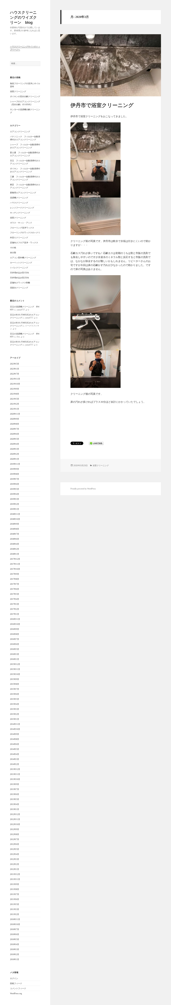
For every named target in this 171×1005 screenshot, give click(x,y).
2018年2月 (14, 549)
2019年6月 (14, 484)
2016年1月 (14, 659)
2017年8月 (14, 579)
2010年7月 (14, 929)
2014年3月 (14, 759)
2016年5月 (14, 649)
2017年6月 (14, 589)
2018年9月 (14, 524)
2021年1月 (14, 409)
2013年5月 (14, 799)
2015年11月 (15, 669)
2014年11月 (15, 724)
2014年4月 (14, 754)
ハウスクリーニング (19, 203)
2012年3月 (14, 859)
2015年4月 (14, 704)
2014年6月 (14, 744)
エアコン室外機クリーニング (23, 257)
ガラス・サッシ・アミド (21, 223)
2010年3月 (14, 949)
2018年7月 (14, 534)
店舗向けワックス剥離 (20, 283)
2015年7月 (14, 689)
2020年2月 (14, 454)
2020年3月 (14, 449)
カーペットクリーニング (21, 262)
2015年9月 (14, 679)
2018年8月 (14, 529)
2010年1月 (14, 959)
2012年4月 (14, 854)
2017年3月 (14, 604)
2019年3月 (14, 499)
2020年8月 (14, 424)
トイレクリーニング (19, 267)
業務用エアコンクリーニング (23, 193)
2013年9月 (14, 784)
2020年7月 (14, 429)
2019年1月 (14, 509)
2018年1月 (14, 554)
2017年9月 (14, 574)
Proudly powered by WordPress (83, 489)
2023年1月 (14, 369)
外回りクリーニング (19, 237)
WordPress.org (16, 993)
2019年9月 (14, 469)
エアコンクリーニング (20, 131)
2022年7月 (14, 374)
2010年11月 (15, 919)
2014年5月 (14, 749)
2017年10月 (15, 569)
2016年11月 (15, 619)
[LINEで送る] (96, 443)
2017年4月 (14, 599)
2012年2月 (14, 864)
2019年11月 (15, 464)
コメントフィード (18, 988)
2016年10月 (15, 624)
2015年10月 (15, 674)
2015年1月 (14, 719)
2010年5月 (14, 939)
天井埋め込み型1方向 (19, 272)
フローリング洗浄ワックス (22, 228)
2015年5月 (14, 699)
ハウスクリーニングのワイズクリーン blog (23, 17)
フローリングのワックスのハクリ (25, 232)
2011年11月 (15, 879)
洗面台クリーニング (19, 288)
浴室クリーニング (18, 91)
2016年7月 (14, 639)
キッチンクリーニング (20, 213)
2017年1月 (14, 614)
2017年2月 (14, 609)
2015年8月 (14, 684)
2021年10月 (15, 384)
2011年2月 (14, 914)
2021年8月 (14, 394)
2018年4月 (14, 544)
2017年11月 (15, 564)
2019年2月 (14, 504)
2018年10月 (15, 519)
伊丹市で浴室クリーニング (102, 105)
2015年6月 (14, 694)
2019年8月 (14, 474)
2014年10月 (15, 729)
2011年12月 (15, 874)
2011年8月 (14, 889)
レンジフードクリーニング (22, 208)
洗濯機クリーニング (19, 198)
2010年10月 (15, 924)
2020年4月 (14, 444)
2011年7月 (14, 894)
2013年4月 (14, 804)
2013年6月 (14, 794)
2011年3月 (14, 909)
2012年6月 (14, 844)
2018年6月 (14, 539)
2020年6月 (14, 434)
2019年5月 (14, 489)
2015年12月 (15, 664)
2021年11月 (15, 379)
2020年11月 (15, 414)
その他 (13, 247)
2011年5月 (14, 904)
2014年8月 (14, 739)
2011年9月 (14, 884)
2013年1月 (14, 809)
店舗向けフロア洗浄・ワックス (24, 242)
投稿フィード (16, 983)
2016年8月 (14, 634)
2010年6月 (14, 934)
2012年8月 (14, 834)
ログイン (14, 978)
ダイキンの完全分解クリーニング (25, 96)
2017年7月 (14, 584)
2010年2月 (14, 954)
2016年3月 (14, 654)
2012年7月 (14, 839)
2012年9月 (14, 829)
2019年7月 (14, 479)
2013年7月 (14, 789)
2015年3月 (14, 709)
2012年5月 (14, 849)
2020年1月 (14, 459)
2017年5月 (14, 594)
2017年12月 (15, 559)
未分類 (13, 252)
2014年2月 (14, 764)
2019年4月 (14, 494)
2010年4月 (14, 944)
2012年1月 (14, 869)
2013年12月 (15, 769)
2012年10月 (15, 824)
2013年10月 (15, 779)
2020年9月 (14, 419)
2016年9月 (14, 629)
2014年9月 (14, 734)
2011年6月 (14, 899)
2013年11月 (15, 774)
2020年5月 (14, 439)
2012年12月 (15, 814)
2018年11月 (15, 514)
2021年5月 (14, 399)
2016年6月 (14, 644)
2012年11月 (15, 819)
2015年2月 (14, 714)
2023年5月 (14, 364)
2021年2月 (14, 404)
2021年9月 (14, 389)
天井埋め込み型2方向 (19, 278)
